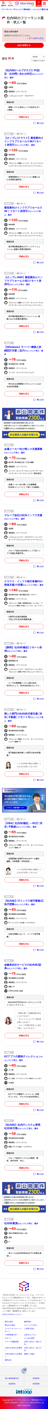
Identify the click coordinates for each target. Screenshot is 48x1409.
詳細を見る (24, 117)
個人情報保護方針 (12, 1378)
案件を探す (9, 1322)
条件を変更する (24, 45)
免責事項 (12, 1384)
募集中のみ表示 (39, 61)
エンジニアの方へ (31, 1325)
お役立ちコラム (30, 1335)
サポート (8, 1338)
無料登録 (27, 1322)
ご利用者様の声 (11, 1335)
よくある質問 (29, 1338)
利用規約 (36, 1378)
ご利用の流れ (29, 1328)
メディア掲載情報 (12, 1341)
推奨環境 (36, 1384)
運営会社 (8, 1360)
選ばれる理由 (10, 1325)
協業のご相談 (29, 1354)
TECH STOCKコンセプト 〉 (13, 1314)
